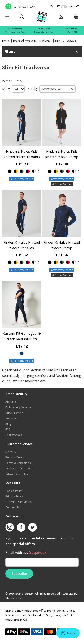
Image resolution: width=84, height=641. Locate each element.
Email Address (25, 552)
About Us (11, 402)
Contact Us (12, 507)
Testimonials (13, 435)
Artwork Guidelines (17, 474)
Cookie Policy (14, 491)
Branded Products (24, 41)
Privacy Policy (14, 496)
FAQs (8, 429)
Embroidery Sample (18, 407)
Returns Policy (14, 457)
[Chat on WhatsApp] (8, 6)
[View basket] (76, 17)
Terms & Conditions (18, 463)
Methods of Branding (19, 468)
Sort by (33, 89)
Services (11, 418)
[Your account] (61, 17)
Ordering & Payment (18, 502)
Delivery (10, 452)
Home (6, 41)
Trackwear (45, 41)
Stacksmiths (13, 598)
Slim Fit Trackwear (66, 41)
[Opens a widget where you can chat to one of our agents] (68, 633)
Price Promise (14, 413)
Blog (8, 424)
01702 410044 (71, 31)
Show (6, 89)
